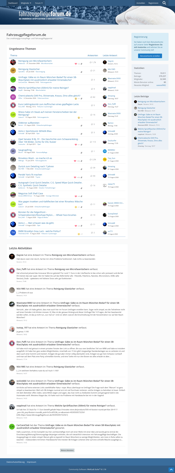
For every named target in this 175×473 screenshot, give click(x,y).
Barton (20, 125)
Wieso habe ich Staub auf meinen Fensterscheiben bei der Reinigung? (47, 113)
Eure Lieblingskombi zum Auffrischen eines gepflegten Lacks (48, 104)
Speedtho (21, 72)
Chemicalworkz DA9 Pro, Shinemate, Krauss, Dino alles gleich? (49, 95)
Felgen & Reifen (43, 217)
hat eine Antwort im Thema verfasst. (56, 255)
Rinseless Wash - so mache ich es (35, 158)
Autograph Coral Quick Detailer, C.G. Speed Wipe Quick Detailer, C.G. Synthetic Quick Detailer (50, 184)
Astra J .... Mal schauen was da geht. (36, 222)
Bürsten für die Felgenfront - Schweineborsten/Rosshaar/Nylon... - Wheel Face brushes (47, 213)
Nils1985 (111, 69)
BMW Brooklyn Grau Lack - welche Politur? (39, 231)
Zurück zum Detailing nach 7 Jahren (36, 166)
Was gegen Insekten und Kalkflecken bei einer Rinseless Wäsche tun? (50, 203)
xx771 (110, 231)
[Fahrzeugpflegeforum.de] (93, 15)
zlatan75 (111, 184)
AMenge (21, 161)
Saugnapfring (25, 149)
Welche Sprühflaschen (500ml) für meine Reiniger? (43, 87)
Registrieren (153, 3)
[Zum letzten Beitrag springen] (105, 62)
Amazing (111, 96)
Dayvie (110, 61)
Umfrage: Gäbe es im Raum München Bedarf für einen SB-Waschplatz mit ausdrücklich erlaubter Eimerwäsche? (47, 78)
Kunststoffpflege (41, 152)
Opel (38, 133)
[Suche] (164, 3)
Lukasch (21, 117)
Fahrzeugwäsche (46, 82)
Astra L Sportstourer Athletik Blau (35, 131)
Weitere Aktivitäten (67, 450)
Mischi (20, 152)
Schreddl (21, 133)
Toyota (38, 177)
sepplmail (112, 87)
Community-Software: (87, 469)
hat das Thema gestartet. (68, 426)
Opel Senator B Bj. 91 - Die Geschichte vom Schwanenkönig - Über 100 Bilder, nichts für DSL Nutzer (48, 140)
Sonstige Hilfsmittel (52, 196)
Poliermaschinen (43, 98)
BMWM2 (111, 150)
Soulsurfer (21, 144)
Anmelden (141, 3)
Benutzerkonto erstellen (150, 56)
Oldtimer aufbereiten (28, 122)
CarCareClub (22, 82)
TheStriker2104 (23, 234)
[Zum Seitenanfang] (171, 470)
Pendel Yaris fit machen (30, 174)
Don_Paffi (21, 107)
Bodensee (21, 63)
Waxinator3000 (114, 78)
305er (20, 98)
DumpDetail (113, 213)
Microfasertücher (47, 63)
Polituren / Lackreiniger (45, 107)
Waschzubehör (41, 90)
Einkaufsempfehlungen (44, 125)
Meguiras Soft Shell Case (30, 193)
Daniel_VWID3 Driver (25, 196)
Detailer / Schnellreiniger (47, 188)
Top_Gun (111, 158)
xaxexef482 (161, 85)
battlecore (21, 188)
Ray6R (20, 90)
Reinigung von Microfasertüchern (35, 60)
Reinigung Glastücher (29, 69)
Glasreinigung (40, 72)
